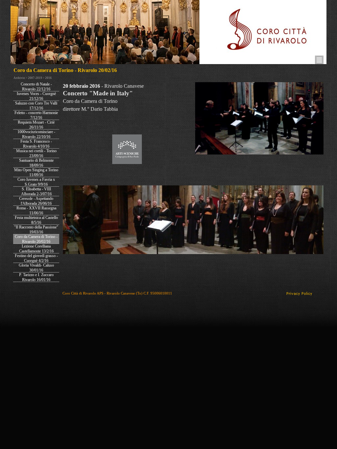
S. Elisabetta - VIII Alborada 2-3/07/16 (36, 191)
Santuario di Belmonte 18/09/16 (36, 163)
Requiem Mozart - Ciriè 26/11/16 (36, 125)
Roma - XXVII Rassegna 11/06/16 (36, 210)
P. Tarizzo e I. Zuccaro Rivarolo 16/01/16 (36, 277)
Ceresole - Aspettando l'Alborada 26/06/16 (36, 201)
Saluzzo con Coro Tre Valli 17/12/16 (36, 105)
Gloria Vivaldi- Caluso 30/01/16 (36, 267)
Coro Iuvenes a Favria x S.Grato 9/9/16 (36, 182)
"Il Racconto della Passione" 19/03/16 (36, 229)
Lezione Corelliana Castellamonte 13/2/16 (36, 248)
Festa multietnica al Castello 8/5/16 (36, 220)
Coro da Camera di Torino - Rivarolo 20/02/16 (36, 239)
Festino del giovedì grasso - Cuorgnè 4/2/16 (36, 258)
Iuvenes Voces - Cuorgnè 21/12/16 (36, 96)
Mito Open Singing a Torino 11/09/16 (36, 172)
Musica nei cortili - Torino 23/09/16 (36, 153)
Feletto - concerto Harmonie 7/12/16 (36, 115)
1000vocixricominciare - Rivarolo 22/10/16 (36, 134)
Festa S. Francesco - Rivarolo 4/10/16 (36, 144)
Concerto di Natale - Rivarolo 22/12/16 (36, 86)
